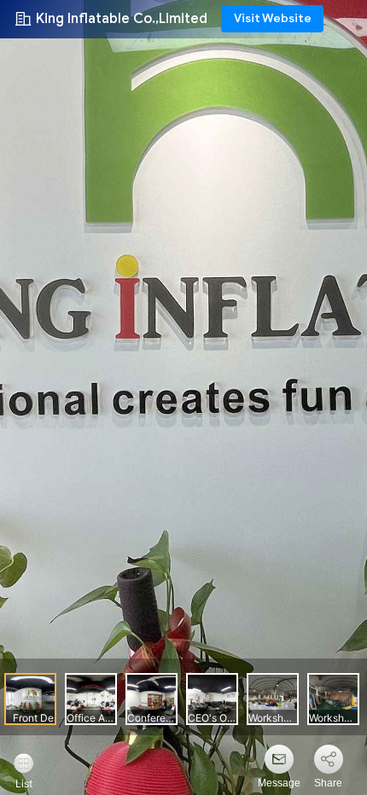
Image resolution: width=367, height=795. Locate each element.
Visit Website (273, 18)
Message (279, 783)
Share (328, 783)
